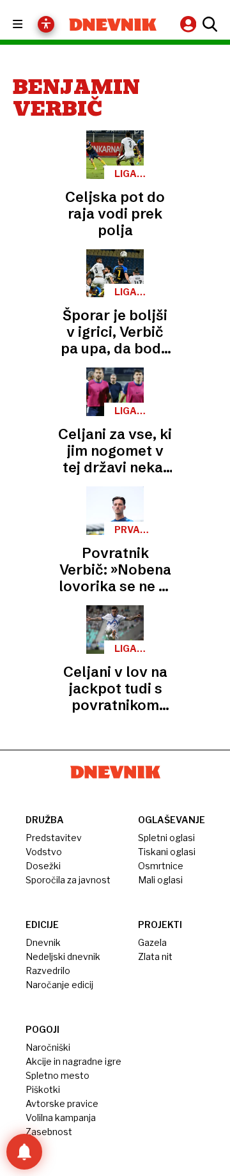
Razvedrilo (48, 970)
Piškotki (43, 1089)
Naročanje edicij (59, 984)
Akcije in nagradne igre (73, 1061)
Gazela (152, 942)
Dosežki (43, 865)
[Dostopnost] (46, 24)
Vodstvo (44, 851)
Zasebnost (49, 1131)
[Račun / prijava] (189, 24)
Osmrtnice (160, 865)
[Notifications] (24, 1152)
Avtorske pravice (62, 1103)
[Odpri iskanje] (208, 24)
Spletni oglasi (166, 837)
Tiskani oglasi (166, 851)
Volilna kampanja (61, 1117)
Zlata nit (155, 956)
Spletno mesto (57, 1075)
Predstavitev (54, 837)
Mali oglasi (160, 879)
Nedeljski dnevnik (63, 956)
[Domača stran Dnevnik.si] (112, 25)
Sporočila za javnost (68, 879)
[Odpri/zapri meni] (29, 24)
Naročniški (48, 1047)
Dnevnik (43, 942)
